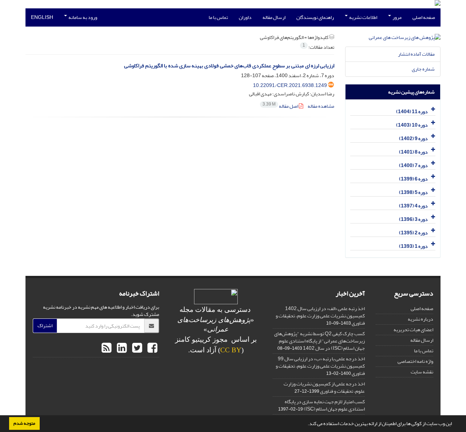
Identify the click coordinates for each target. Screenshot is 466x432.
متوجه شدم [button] (24, 423)
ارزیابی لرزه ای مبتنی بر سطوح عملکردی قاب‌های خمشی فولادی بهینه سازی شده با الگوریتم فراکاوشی (229, 65)
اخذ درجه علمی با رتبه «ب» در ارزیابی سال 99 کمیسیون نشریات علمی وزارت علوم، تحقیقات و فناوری (320, 366)
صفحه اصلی (423, 17)
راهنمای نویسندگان (315, 17)
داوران (245, 17)
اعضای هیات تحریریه (413, 329)
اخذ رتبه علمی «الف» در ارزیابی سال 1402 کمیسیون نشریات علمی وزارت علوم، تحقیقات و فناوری (320, 316)
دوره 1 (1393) (413, 246)
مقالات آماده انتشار (416, 54)
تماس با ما (218, 17)
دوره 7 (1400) (413, 165)
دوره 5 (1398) (413, 192)
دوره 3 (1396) (413, 219)
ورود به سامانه (82, 17)
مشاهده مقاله (321, 106)
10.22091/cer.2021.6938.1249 (290, 85)
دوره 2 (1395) (413, 233)
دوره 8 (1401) (413, 152)
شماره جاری (423, 69)
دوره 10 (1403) (412, 125)
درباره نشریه (420, 319)
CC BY (230, 350)
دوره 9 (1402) (413, 138)
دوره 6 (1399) (413, 179)
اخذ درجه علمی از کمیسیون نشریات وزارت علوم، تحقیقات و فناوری (324, 387)
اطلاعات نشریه (362, 17)
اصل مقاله (280, 106)
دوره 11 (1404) (412, 111)
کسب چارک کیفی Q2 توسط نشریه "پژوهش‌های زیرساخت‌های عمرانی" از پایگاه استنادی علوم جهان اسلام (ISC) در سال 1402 (319, 341)
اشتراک (44, 325)
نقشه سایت (422, 372)
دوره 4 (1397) (413, 206)
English (42, 17)
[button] (306, 424)
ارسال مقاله (273, 17)
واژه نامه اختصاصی (415, 361)
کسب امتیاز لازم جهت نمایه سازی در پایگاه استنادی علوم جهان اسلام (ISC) (325, 405)
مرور (397, 17)
